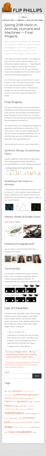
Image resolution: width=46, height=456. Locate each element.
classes (24, 352)
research (22, 422)
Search (6, 372)
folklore (8, 401)
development (8, 395)
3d (5, 391)
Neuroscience (13, 418)
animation (17, 390)
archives (25, 391)
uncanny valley (34, 427)
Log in (23, 450)
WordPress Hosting (30, 448)
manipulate (23, 409)
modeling (33, 354)
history (8, 405)
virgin (5, 432)
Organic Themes (19, 448)
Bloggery (18, 352)
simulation (24, 357)
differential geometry (27, 394)
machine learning (12, 354)
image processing (20, 406)
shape (8, 427)
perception (16, 357)
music (6, 418)
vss (34, 432)
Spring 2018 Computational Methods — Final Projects (23, 362)
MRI (38, 413)
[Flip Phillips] (23, 11)
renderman (15, 422)
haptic (31, 402)
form (14, 402)
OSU (20, 418)
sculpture (36, 422)
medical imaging (30, 414)
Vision (31, 357)
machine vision (24, 354)
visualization (24, 432)
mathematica (14, 413)
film (34, 398)
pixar (7, 422)
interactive (30, 406)
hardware (37, 402)
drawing (7, 398)
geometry (22, 401)
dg (14, 395)
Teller (22, 427)
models (8, 357)
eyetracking (28, 398)
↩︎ (25, 332)
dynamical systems (18, 398)
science (29, 422)
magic (17, 409)
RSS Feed (40, 448)
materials (30, 409)
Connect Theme (7, 448)
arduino (31, 391)
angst (9, 391)
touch (26, 427)
